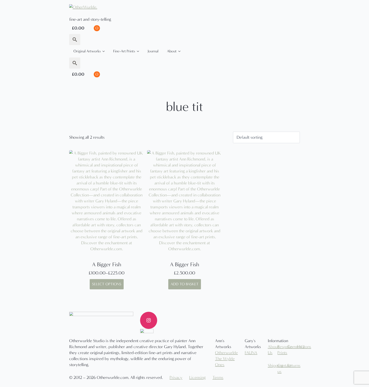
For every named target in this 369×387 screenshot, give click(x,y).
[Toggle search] (74, 39)
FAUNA (251, 352)
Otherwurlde (226, 352)
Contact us (278, 368)
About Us (269, 349)
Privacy (176, 377)
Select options (106, 284)
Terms (217, 377)
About (172, 51)
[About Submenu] (181, 51)
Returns (288, 365)
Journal (153, 51)
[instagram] (148, 320)
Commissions (288, 346)
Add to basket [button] (185, 284)
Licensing (197, 377)
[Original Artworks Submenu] (105, 51)
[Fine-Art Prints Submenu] (139, 51)
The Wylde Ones (225, 361)
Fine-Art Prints (124, 51)
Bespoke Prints (278, 349)
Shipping (269, 365)
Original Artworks (87, 51)
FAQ (298, 346)
